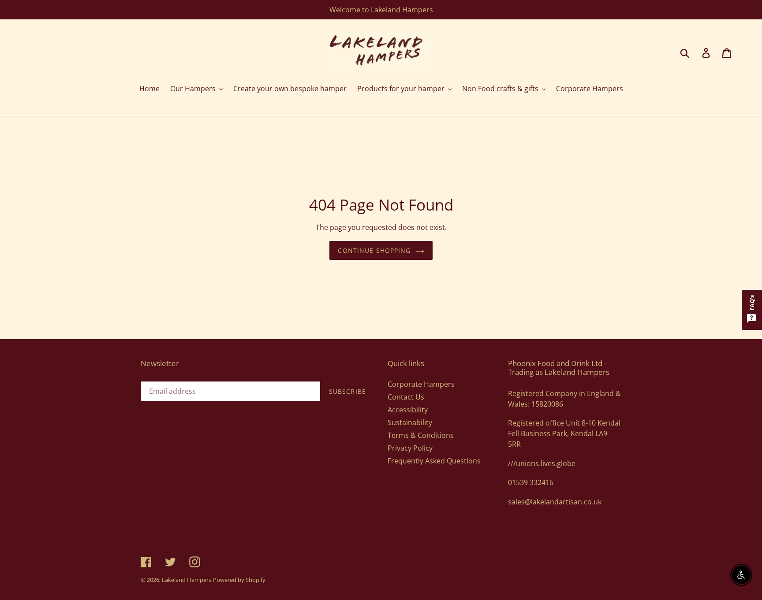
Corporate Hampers (421, 384)
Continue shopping (374, 250)
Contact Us (406, 397)
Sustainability (410, 422)
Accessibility (408, 410)
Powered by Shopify (239, 580)
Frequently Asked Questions (434, 461)
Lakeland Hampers (186, 580)
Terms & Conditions (421, 435)
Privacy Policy (410, 448)
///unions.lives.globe (541, 463)
